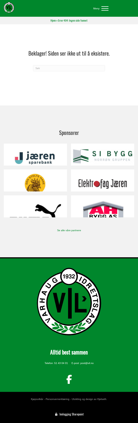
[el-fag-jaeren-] (102, 180)
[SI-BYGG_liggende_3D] (102, 155)
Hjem (53, 20)
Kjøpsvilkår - (38, 399)
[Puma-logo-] (35, 206)
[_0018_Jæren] (35, 155)
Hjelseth (101, 399)
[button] (100, 8)
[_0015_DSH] (35, 180)
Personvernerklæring (57, 399)
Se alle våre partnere (69, 230)
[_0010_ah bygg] (102, 206)
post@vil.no (87, 363)
